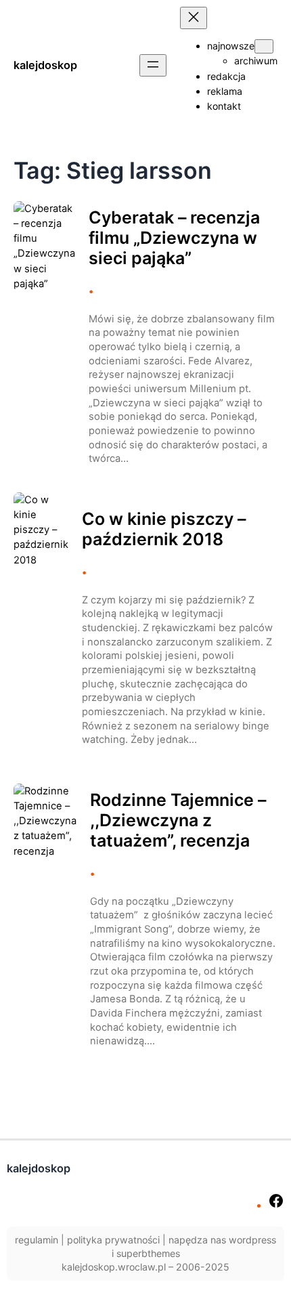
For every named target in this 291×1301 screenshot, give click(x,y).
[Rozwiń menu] (152, 65)
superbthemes (148, 1253)
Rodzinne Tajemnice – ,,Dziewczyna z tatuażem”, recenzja (178, 820)
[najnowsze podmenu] (263, 46)
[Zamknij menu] (193, 18)
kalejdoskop (45, 65)
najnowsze (230, 45)
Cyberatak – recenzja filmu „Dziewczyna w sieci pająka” (174, 237)
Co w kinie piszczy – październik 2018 (164, 529)
